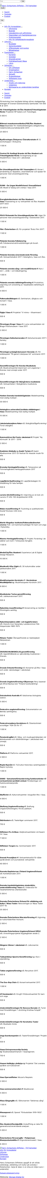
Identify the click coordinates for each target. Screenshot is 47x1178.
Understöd (4, 1156)
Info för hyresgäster (8, 1150)
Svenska (7, 14)
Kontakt (3, 1159)
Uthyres (3, 1152)
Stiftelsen (4, 1154)
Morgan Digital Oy (16, 1177)
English (7, 16)
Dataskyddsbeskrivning (9, 1173)
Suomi (7, 12)
